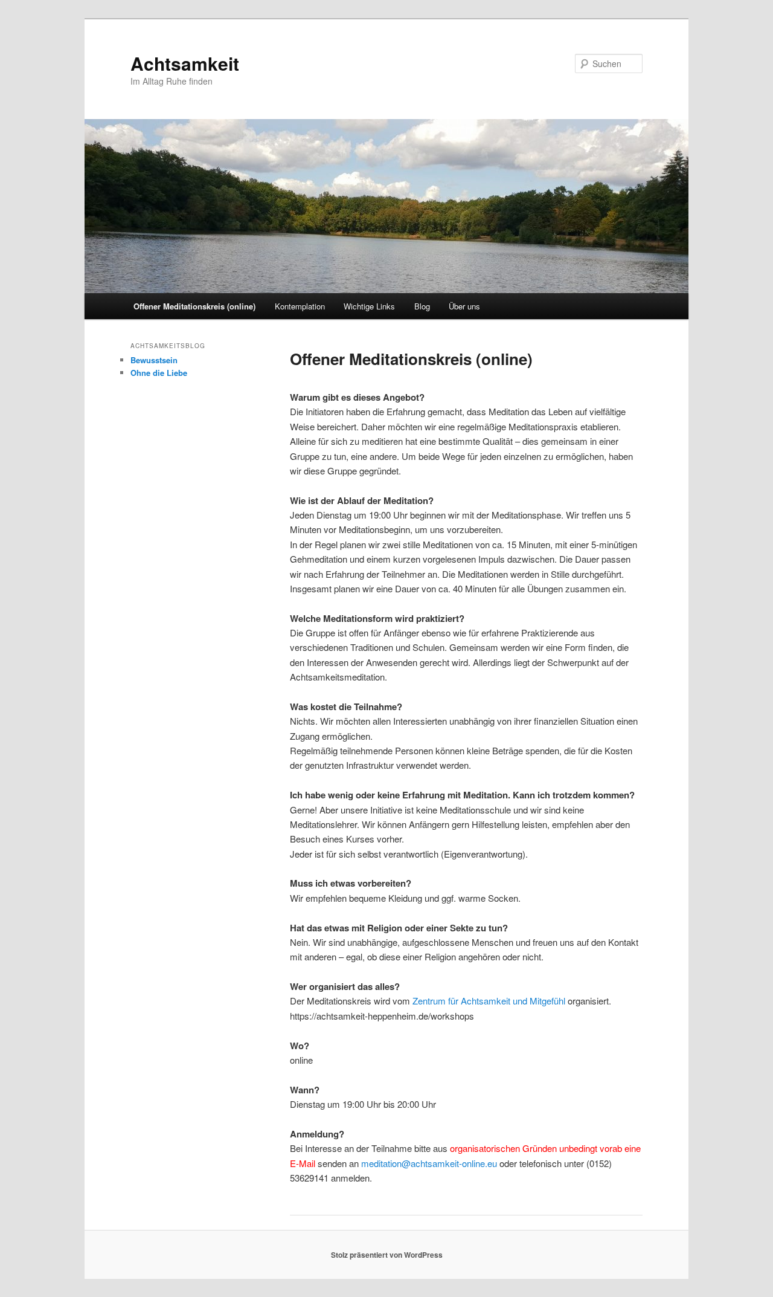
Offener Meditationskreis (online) (194, 306)
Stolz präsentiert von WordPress (387, 1254)
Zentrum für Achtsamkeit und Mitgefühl (488, 1000)
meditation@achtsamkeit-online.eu (429, 1163)
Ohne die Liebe (158, 372)
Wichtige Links (369, 306)
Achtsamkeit (184, 63)
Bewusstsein (154, 360)
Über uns (464, 306)
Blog (422, 306)
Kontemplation (300, 306)
